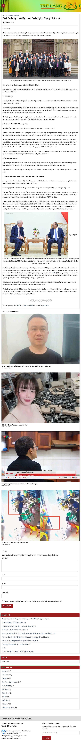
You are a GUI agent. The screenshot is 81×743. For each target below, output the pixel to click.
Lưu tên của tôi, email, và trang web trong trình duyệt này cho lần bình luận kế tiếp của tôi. (33, 601)
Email (3, 584)
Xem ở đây (52, 273)
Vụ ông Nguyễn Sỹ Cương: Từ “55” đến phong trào (18, 652)
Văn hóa (4, 675)
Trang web (4, 592)
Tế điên (4, 648)
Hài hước (4, 704)
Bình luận (4, 558)
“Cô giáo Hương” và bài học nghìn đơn (14, 622)
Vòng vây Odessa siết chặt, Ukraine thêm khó (16, 644)
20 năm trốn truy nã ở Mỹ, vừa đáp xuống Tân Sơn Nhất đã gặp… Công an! (25, 619)
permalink (45, 305)
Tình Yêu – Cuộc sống (9, 682)
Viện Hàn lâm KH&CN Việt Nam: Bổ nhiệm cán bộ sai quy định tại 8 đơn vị (25, 637)
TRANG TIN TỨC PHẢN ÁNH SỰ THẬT (16, 718)
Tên (3, 575)
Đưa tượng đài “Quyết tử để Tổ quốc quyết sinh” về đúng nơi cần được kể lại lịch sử (29, 633)
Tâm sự (4, 697)
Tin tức (5, 15)
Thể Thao (5, 689)
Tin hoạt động (6, 686)
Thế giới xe (5, 693)
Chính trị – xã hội (7, 708)
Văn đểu (4, 678)
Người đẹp (5, 700)
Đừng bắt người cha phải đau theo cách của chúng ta (19, 626)
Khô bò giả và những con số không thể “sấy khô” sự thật (20, 641)
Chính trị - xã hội (13, 15)
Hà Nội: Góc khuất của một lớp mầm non (15, 630)
